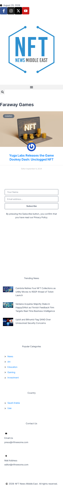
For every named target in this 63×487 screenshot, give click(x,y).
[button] (31, 87)
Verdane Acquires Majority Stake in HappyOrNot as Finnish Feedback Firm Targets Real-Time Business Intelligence (35, 307)
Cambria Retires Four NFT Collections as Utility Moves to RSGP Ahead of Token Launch (36, 292)
